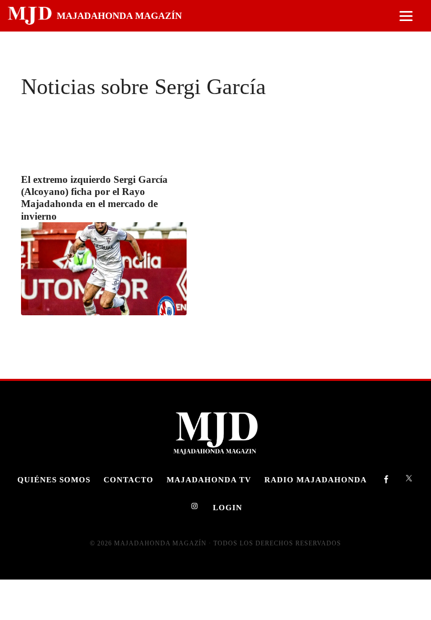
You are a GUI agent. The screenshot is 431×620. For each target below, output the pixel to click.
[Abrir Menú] (406, 16)
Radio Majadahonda (315, 479)
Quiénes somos (53, 479)
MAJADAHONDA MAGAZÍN (119, 16)
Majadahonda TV (209, 479)
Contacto (128, 479)
